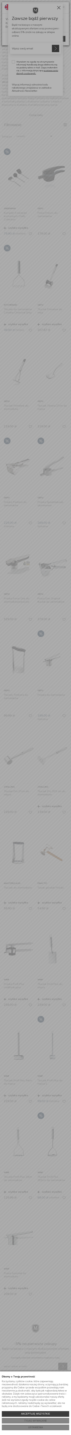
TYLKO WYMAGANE (35, 1420)
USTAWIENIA (35, 1427)
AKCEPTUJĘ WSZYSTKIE (35, 1413)
